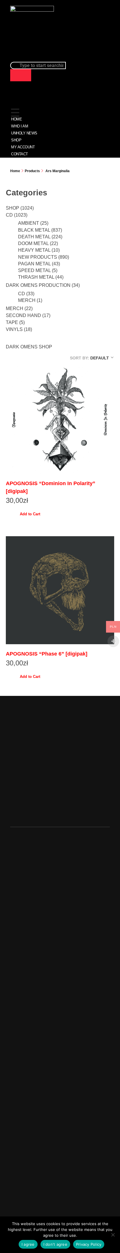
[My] (87, 30)
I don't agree (55, 1244)
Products (32, 171)
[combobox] (38, 65)
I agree (28, 1244)
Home (15, 171)
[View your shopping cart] (106, 27)
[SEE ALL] (15, 102)
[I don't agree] (113, 1235)
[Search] (20, 75)
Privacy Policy (89, 1244)
